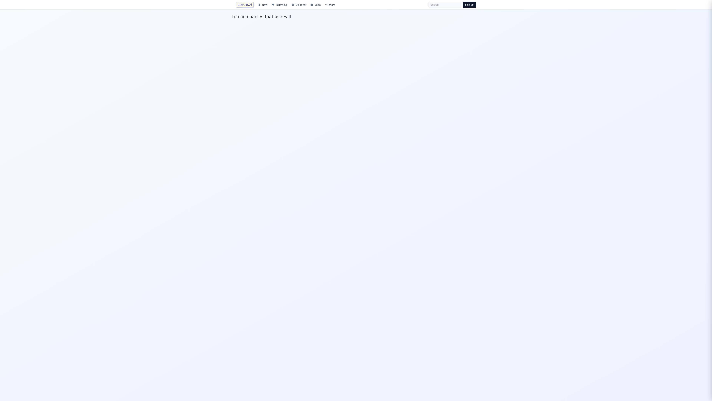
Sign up (469, 4)
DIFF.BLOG (245, 5)
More (332, 4)
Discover (301, 4)
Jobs (318, 4)
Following (281, 4)
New (265, 4)
